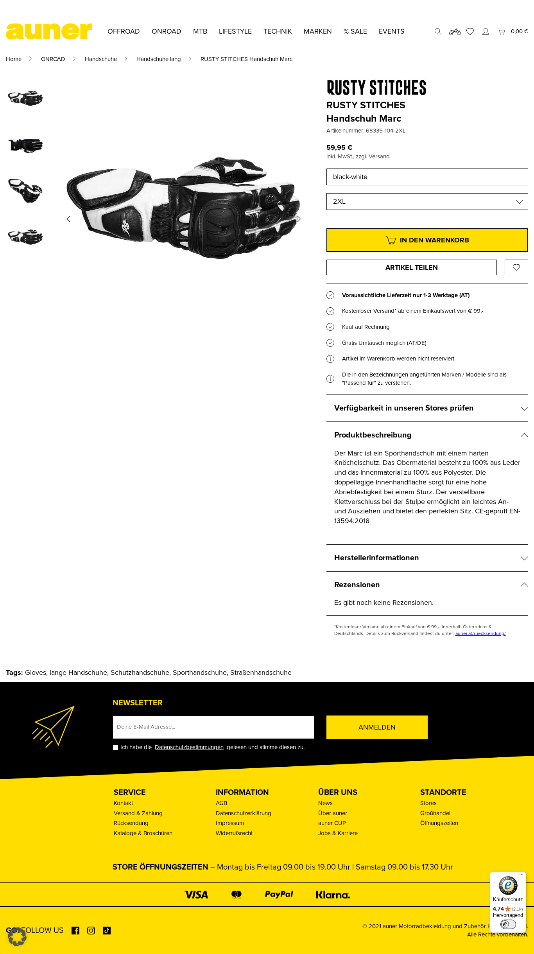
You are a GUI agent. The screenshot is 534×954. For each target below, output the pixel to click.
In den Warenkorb (434, 240)
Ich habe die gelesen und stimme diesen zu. (212, 747)
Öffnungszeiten (439, 823)
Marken (318, 31)
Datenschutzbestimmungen (189, 747)
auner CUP (332, 823)
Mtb (200, 31)
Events (392, 31)
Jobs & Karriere (338, 833)
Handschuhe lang (158, 59)
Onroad (166, 31)
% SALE (355, 31)
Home (14, 59)
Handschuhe (101, 59)
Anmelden (377, 727)
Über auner (332, 813)
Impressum (230, 823)
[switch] (508, 924)
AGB (221, 803)
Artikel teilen (411, 267)
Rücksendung (131, 823)
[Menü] (521, 876)
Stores (428, 803)
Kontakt (123, 803)
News (325, 803)
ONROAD (53, 59)
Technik (277, 31)
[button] (68, 219)
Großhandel (435, 813)
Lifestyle (235, 31)
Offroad (124, 31)
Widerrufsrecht (234, 833)
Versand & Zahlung (138, 813)
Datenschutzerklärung (243, 813)
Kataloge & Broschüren (143, 833)
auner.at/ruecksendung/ (480, 633)
